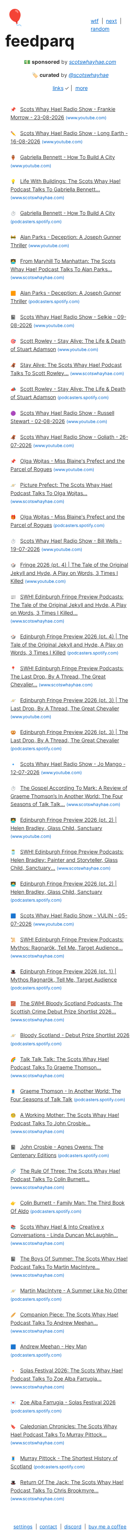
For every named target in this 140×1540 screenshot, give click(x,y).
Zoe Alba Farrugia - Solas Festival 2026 (68, 1402)
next (111, 21)
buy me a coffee (107, 1526)
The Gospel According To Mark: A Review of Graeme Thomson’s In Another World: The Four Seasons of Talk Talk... (68, 796)
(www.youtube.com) (86, 117)
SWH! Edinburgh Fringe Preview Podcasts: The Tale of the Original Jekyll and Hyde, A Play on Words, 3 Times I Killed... (68, 604)
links (58, 88)
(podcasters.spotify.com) (36, 221)
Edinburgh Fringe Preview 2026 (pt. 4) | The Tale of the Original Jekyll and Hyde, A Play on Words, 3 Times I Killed (69, 644)
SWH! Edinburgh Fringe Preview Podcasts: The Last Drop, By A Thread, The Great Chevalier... (67, 676)
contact (48, 1526)
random (100, 29)
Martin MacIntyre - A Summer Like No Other (73, 1290)
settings (22, 1526)
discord (72, 1526)
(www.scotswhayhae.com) (37, 197)
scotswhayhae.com (92, 62)
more (81, 88)
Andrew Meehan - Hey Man (53, 1346)
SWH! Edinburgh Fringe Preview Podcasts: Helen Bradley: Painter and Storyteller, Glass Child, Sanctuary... (67, 859)
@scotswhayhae (89, 75)
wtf (95, 21)
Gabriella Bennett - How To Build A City (67, 157)
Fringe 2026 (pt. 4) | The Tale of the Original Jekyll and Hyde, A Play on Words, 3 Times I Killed (69, 572)
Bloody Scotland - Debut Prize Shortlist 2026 (75, 1035)
